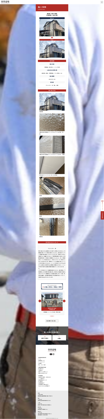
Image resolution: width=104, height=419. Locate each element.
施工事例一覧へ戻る (51, 321)
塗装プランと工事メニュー (43, 371)
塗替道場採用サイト (42, 380)
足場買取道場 (40, 383)
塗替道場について (41, 360)
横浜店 (39, 411)
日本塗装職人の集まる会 (42, 384)
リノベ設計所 (40, 378)
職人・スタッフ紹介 (42, 364)
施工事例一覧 (40, 368)
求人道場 (40, 381)
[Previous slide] (40, 301)
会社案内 (40, 363)
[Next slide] (64, 301)
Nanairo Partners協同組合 (43, 385)
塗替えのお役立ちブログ (42, 373)
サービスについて (41, 361)
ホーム (39, 359)
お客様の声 (40, 370)
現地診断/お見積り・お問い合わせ (44, 377)
